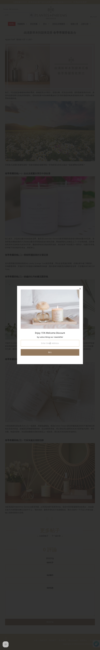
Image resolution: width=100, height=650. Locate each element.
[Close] (80, 289)
